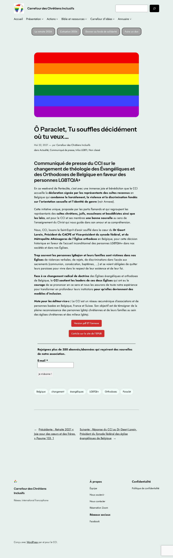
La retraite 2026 (43, 31)
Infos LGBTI (81, 150)
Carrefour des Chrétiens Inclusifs (50, 8)
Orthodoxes (111, 391)
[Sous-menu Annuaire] (130, 19)
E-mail (43, 360)
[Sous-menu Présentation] (42, 19)
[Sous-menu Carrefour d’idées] (114, 19)
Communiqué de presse (62, 150)
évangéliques (76, 391)
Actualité (44, 150)
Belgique (40, 391)
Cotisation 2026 (68, 31)
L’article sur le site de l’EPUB (86, 333)
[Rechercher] (154, 8)
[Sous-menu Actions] (57, 19)
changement (58, 391)
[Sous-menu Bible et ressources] (86, 19)
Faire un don (131, 31)
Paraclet (127, 391)
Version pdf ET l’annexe (86, 323)
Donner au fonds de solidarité (101, 31)
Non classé (94, 150)
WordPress (32, 542)
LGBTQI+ (94, 391)
